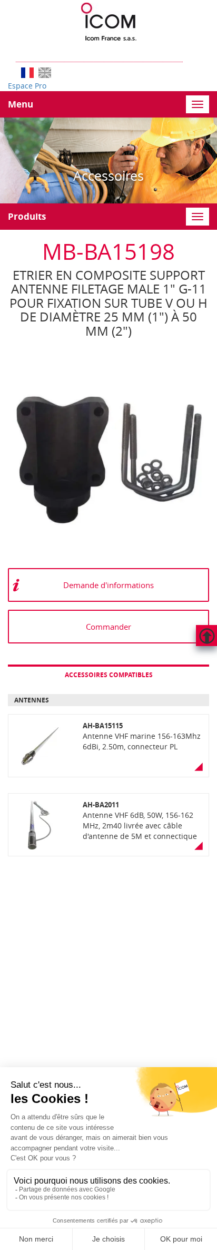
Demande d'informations (108, 585)
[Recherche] (188, 51)
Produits (27, 216)
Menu (20, 104)
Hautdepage (206, 635)
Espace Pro (27, 86)
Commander (108, 626)
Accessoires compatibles (109, 674)
